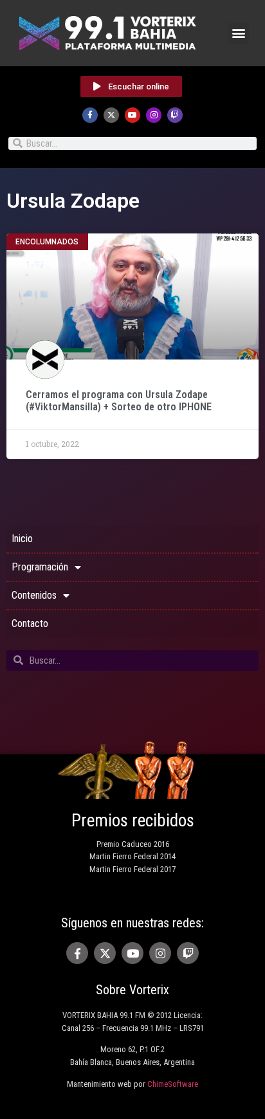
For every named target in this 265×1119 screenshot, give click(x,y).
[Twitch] (175, 115)
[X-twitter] (111, 115)
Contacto (30, 623)
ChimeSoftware (172, 1084)
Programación (40, 567)
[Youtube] (132, 115)
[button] (238, 33)
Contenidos (34, 595)
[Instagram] (153, 115)
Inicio (22, 538)
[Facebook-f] (90, 115)
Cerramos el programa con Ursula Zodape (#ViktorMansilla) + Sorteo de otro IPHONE (119, 400)
